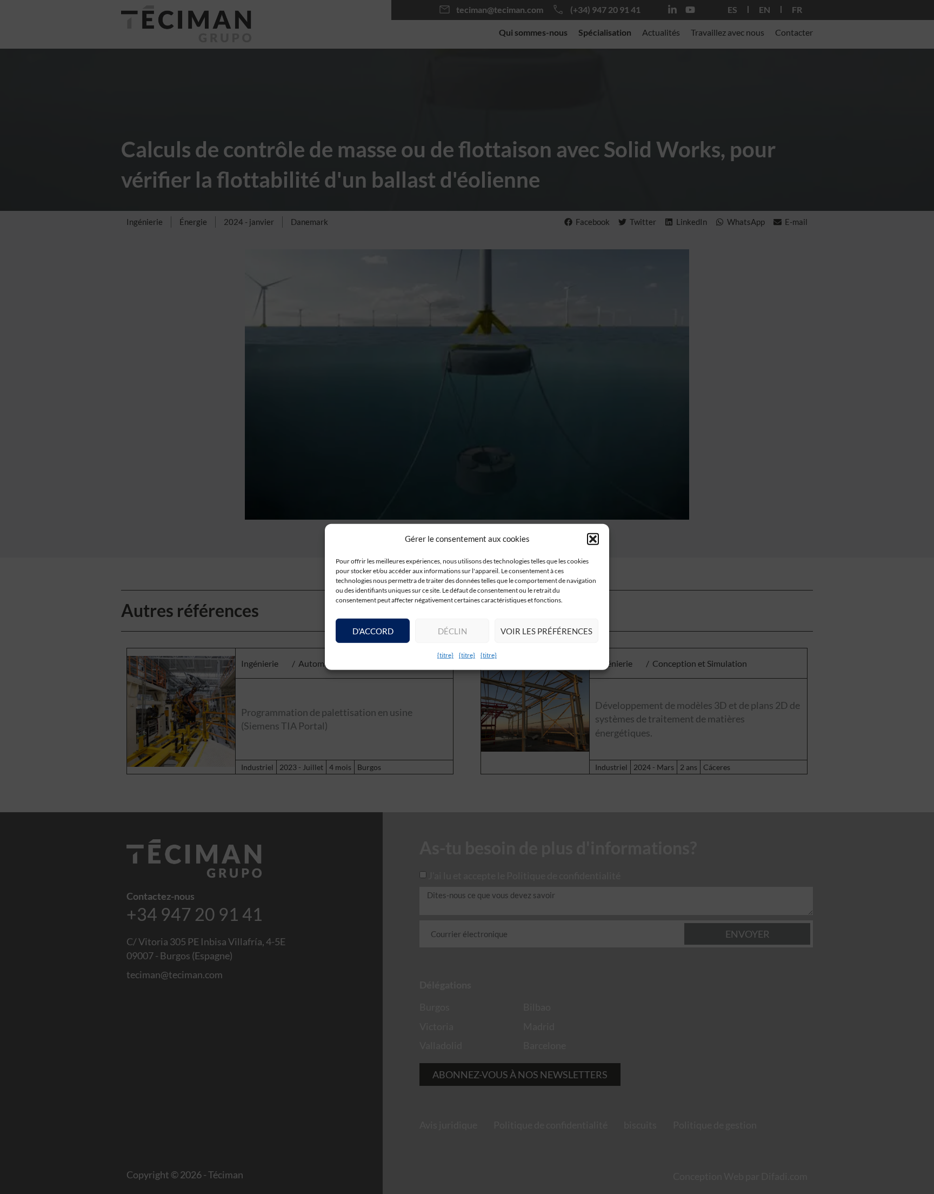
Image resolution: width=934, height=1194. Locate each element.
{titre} (445, 655)
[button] (593, 538)
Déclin (452, 631)
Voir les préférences (546, 631)
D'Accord (372, 631)
